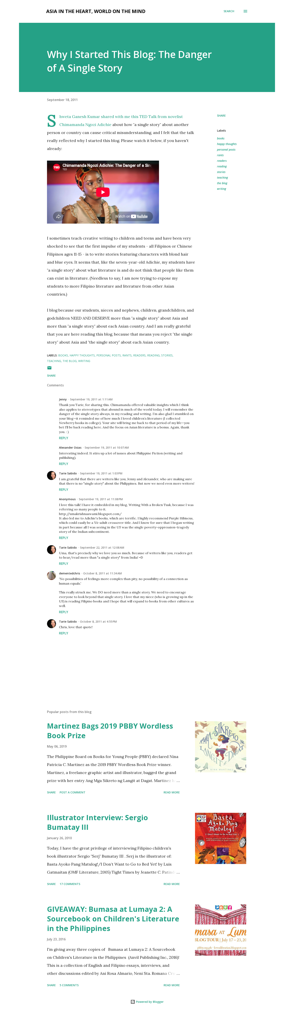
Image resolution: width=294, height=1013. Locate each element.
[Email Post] (49, 369)
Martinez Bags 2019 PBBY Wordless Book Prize (110, 730)
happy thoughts (227, 144)
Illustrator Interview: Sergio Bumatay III (97, 822)
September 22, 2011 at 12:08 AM (102, 547)
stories (221, 172)
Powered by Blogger (149, 1002)
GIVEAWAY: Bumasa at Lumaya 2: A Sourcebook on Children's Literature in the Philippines (113, 918)
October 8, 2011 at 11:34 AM (102, 573)
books (220, 138)
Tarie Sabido (68, 473)
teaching (222, 177)
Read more (172, 792)
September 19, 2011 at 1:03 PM (101, 473)
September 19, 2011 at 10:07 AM (107, 447)
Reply (63, 438)
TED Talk (148, 116)
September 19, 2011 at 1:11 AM (91, 399)
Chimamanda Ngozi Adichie (85, 124)
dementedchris (69, 573)
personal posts (226, 149)
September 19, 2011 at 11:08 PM (101, 499)
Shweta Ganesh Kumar (79, 116)
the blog (222, 183)
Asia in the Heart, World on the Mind (95, 11)
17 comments (70, 884)
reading (222, 166)
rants (220, 155)
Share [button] (221, 115)
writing (221, 189)
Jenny (63, 399)
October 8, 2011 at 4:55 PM (98, 621)
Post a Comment (72, 792)
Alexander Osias (70, 447)
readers (222, 161)
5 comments (69, 985)
